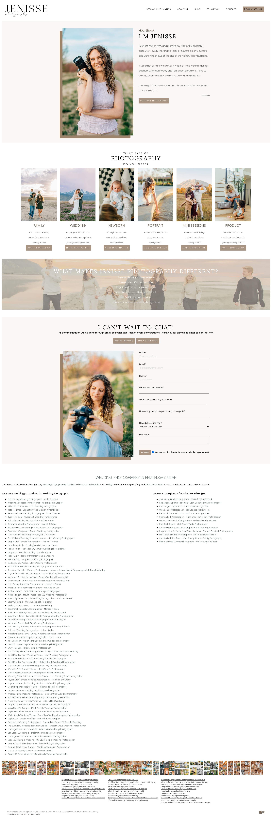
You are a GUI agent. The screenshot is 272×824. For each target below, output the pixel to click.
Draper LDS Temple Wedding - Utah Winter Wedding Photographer (39, 704)
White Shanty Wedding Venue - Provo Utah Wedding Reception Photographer (44, 715)
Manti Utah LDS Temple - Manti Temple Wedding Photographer (37, 708)
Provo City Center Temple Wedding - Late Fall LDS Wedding (36, 701)
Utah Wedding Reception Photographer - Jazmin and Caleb (36, 672)
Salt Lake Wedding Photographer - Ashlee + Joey (31, 520)
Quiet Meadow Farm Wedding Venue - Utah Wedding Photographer (40, 655)
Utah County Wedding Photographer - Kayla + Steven (33, 499)
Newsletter (35, 814)
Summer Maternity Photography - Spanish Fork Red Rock (185, 499)
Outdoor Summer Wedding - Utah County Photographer (34, 690)
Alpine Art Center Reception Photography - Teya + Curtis (34, 637)
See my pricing (124, 341)
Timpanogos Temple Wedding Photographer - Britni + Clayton (37, 619)
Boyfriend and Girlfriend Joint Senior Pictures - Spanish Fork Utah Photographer (196, 531)
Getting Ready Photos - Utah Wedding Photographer (32, 563)
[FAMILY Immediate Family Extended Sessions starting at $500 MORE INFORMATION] (39, 169)
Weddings (47, 484)
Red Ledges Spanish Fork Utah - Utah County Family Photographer (190, 503)
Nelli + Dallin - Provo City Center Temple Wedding (31, 556)
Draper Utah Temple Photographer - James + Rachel (33, 541)
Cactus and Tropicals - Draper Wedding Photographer (33, 531)
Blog (198, 9)
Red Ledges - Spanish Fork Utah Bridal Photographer (184, 506)
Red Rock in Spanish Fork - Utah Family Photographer (184, 513)
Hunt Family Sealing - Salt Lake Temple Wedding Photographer (37, 612)
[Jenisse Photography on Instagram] (263, 813)
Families (70, 484)
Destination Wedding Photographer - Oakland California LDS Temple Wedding (44, 722)
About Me (182, 9)
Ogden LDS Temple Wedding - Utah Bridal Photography (34, 718)
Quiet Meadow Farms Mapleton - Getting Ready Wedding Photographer (41, 662)
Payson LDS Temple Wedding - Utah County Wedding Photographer (39, 683)
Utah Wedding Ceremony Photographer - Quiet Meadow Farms (37, 665)
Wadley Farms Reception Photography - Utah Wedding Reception (39, 697)
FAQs (26, 814)
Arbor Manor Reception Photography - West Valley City (33, 587)
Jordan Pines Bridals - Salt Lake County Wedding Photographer (37, 658)
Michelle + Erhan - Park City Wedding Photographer (32, 623)
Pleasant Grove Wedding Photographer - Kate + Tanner (34, 513)
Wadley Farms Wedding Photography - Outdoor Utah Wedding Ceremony (42, 694)
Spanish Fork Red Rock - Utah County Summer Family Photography (190, 538)
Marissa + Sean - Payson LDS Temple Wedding (30, 605)
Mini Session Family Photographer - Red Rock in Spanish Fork (187, 534)
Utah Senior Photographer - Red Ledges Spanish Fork (184, 510)
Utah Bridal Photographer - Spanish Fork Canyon (30, 750)
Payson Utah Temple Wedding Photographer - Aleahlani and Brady (39, 679)
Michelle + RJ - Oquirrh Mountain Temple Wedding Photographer (38, 577)
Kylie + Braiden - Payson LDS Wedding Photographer (32, 517)
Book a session (253, 9)
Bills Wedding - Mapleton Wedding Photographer (31, 559)
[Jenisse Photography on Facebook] (260, 813)
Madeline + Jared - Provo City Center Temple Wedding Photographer (40, 616)
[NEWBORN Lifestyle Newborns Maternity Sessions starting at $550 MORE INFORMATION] (116, 169)
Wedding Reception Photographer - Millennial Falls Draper (35, 503)
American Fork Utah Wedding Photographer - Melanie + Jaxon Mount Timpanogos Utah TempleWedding (57, 570)
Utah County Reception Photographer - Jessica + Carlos (34, 584)
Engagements (59, 484)
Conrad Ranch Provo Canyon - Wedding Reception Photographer (39, 747)
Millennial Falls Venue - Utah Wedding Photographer (32, 506)
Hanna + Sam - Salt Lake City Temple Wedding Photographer (36, 549)
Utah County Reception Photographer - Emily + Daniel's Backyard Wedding (43, 651)
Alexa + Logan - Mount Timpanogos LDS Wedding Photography (37, 595)
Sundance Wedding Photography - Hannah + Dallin (32, 524)
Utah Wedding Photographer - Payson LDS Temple (31, 534)
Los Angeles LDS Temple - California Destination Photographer (37, 736)
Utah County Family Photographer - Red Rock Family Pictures (187, 520)
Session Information (158, 9)
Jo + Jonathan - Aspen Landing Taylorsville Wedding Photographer (39, 641)
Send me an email (154, 484)
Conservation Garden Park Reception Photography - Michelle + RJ (39, 580)
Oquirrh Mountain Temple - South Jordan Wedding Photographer (38, 711)
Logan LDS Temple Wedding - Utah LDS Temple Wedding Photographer (41, 740)
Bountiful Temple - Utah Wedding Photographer (30, 602)
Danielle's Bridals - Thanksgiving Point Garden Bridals (32, 545)
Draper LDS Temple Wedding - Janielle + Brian (29, 552)
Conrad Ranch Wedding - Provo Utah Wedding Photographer (36, 743)
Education (213, 9)
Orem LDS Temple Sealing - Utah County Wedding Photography (37, 754)
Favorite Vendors (15, 814)
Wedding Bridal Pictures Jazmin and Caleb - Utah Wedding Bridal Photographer (45, 676)
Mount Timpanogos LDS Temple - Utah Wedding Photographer (37, 687)
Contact (231, 9)
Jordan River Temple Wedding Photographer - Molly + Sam (35, 566)
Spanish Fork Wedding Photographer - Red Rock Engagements (188, 527)
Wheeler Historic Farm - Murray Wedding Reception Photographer (39, 633)
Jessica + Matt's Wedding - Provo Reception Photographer (35, 527)
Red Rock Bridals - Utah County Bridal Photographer (183, 524)
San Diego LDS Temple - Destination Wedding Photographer (36, 733)
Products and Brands (89, 484)
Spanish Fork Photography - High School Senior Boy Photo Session (190, 517)
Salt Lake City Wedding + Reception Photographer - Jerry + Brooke (39, 626)
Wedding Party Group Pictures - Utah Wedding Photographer (36, 669)
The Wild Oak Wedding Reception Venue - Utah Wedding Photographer (41, 538)
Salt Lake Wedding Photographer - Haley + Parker (31, 630)
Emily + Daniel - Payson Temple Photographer (29, 648)
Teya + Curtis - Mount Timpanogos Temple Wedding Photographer (39, 573)
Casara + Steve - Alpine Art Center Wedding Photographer (35, 644)
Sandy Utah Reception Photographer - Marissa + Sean (33, 609)
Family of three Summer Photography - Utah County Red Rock (188, 541)
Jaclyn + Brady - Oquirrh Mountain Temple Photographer (34, 591)
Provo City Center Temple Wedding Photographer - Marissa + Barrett (40, 598)
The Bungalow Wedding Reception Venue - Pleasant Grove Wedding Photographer (47, 725)
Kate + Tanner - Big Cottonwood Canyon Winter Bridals (34, 510)
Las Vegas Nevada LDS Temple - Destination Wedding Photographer (40, 729)
